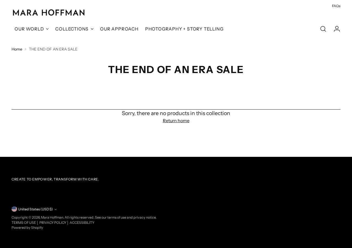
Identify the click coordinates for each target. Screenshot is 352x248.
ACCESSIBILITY (82, 223)
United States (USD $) (35, 209)
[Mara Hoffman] (49, 13)
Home (17, 49)
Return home (176, 120)
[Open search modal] (323, 28)
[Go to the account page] (334, 28)
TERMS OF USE (24, 223)
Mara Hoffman (52, 217)
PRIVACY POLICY (53, 223)
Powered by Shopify (27, 227)
